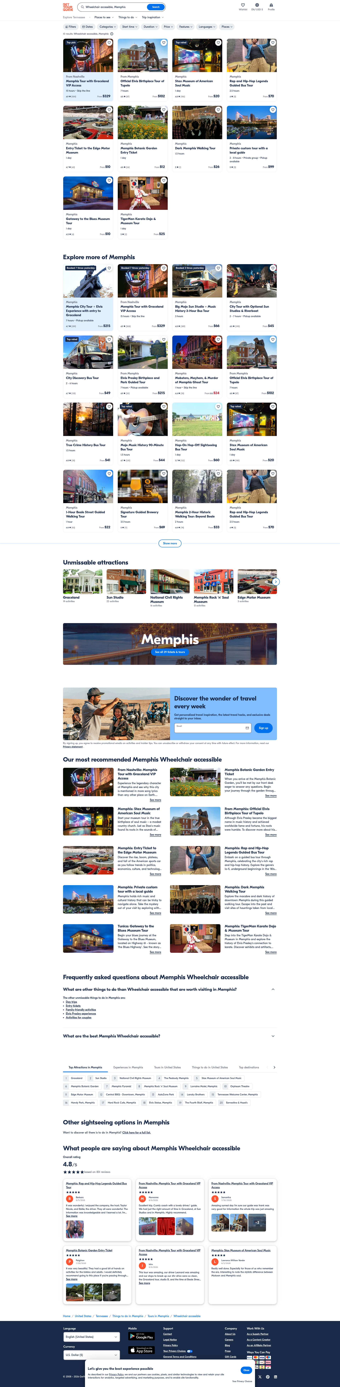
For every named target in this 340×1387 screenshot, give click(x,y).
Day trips (71, 1002)
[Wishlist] (243, 5)
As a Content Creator (258, 1339)
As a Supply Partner (257, 1334)
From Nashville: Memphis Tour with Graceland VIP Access (169, 1185)
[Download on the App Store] (141, 1351)
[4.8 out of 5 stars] (73, 1172)
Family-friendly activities (81, 1009)
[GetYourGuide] (68, 7)
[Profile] (271, 5)
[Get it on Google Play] (141, 1336)
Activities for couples (78, 1017)
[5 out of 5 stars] (97, 1192)
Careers (229, 1339)
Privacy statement (73, 746)
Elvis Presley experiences (81, 1013)
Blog (227, 1345)
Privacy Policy (170, 1345)
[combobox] (112, 7)
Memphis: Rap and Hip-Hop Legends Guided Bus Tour (96, 1185)
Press (228, 1351)
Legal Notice (170, 1339)
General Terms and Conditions (179, 1356)
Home (66, 1316)
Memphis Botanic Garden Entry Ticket (89, 1250)
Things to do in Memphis (127, 1316)
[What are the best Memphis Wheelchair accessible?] (273, 1036)
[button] (88, 70)
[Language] (257, 5)
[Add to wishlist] (109, 42)
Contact (167, 1334)
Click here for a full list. (136, 1132)
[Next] (276, 582)
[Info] (112, 34)
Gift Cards (230, 1356)
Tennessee (102, 1316)
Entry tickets (73, 1005)
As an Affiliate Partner (259, 1345)
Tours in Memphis (158, 1316)
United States (83, 1316)
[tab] (85, 1067)
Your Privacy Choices (174, 1351)
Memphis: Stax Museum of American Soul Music (241, 1250)
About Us (230, 1334)
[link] (88, 70)
